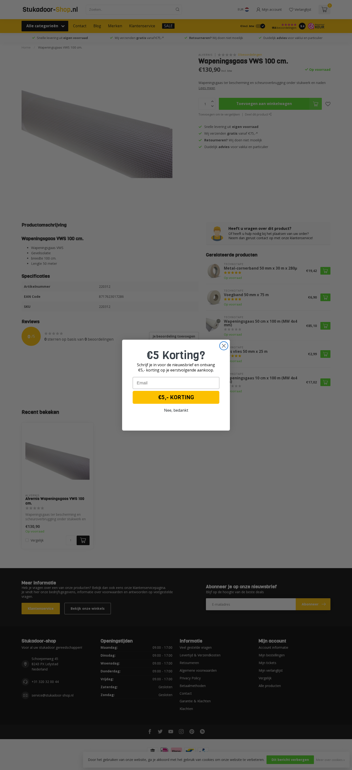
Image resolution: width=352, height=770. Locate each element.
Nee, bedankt (176, 410)
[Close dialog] (224, 346)
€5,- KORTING (176, 397)
